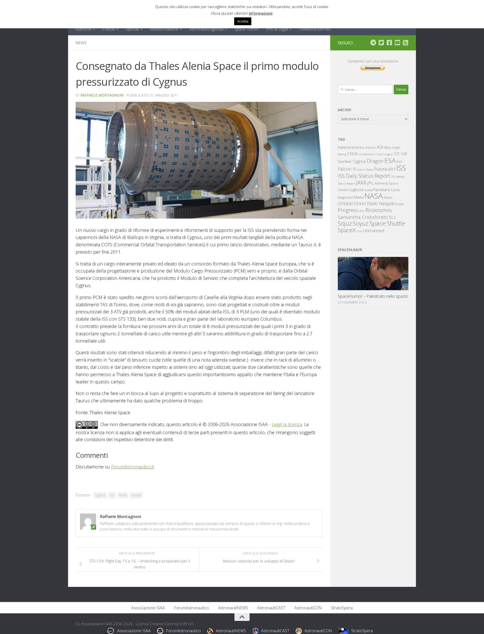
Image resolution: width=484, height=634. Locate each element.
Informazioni (261, 13)
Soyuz (361, 223)
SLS (392, 217)
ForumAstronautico (191, 608)
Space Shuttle (387, 223)
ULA (359, 231)
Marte (359, 197)
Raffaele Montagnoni (102, 95)
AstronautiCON (308, 608)
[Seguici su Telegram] (373, 43)
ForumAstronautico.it (132, 467)
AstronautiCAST (271, 608)
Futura (380, 169)
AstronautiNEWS (233, 608)
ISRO (391, 169)
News (81, 43)
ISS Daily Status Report (364, 175)
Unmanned (373, 230)
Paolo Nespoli (380, 203)
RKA (362, 211)
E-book (108, 29)
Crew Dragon (384, 154)
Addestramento (351, 147)
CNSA (352, 154)
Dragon (375, 161)
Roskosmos (379, 210)
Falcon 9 (347, 169)
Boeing (342, 154)
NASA (123, 495)
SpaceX (347, 230)
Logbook (356, 189)
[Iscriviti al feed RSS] (405, 43)
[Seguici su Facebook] (389, 43)
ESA (390, 160)
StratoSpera (342, 608)
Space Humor (246, 29)
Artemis (370, 147)
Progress (348, 210)
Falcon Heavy (365, 169)
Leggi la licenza (287, 424)
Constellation (367, 154)
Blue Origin (392, 147)
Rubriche (83, 29)
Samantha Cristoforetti (363, 217)
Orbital (136, 495)
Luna (395, 189)
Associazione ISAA (148, 608)
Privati (399, 204)
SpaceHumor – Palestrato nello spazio (373, 296)
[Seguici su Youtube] (397, 43)
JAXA (361, 182)
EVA (399, 162)
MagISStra (345, 197)
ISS (112, 495)
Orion (360, 203)
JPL (370, 183)
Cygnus (100, 495)
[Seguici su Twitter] (381, 43)
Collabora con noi (314, 29)
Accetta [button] (242, 21)
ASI (380, 147)
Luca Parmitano (377, 189)
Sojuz (345, 223)
